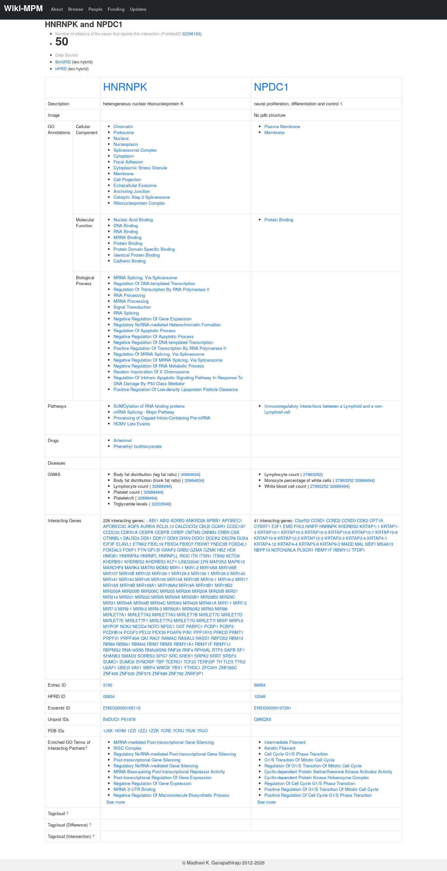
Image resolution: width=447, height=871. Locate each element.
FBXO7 (186, 544)
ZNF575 (143, 673)
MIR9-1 (125, 609)
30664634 (190, 474)
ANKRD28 (195, 520)
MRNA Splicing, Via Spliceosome (145, 277)
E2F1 (277, 526)
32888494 (161, 486)
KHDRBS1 (113, 561)
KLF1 (172, 561)
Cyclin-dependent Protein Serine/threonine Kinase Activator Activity (328, 771)
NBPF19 (262, 550)
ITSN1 (205, 556)
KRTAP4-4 (287, 544)
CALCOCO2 (186, 526)
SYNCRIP (145, 661)
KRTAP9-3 (330, 544)
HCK (231, 550)
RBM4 (109, 644)
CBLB (204, 526)
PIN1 (187, 632)
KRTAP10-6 (339, 532)
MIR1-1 (177, 567)
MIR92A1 (172, 609)
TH (219, 661)
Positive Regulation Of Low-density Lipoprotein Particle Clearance (176, 389)
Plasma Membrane (282, 126)
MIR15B (191, 579)
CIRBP (177, 532)
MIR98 (221, 609)
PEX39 (159, 632)
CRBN (223, 532)
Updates (138, 9)
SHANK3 (111, 656)
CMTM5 (192, 532)
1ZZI (131, 730)
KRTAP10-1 (269, 532)
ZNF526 (126, 673)
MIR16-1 (209, 579)
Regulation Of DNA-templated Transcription (154, 283)
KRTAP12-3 (312, 538)
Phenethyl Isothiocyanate (138, 446)
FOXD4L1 (238, 544)
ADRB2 (177, 520)
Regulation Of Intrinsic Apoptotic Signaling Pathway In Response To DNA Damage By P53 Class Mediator (178, 380)
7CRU (178, 730)
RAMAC (169, 638)
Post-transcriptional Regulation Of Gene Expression (162, 777)
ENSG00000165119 (121, 708)
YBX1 (177, 667)
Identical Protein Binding (137, 255)
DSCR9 (229, 538)
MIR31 (109, 603)
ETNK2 (140, 544)
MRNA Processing (131, 301)
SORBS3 (146, 656)
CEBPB (162, 532)
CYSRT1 (262, 526)
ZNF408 (110, 673)
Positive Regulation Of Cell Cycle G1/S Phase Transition (318, 795)
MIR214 (110, 597)
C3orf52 (302, 520)
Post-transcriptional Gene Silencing (147, 760)
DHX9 (184, 538)
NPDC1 (271, 86)
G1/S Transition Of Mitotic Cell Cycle (299, 760)
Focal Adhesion (128, 162)
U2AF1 (109, 667)
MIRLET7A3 (163, 614)
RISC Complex (128, 748)
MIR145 (142, 579)
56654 (259, 685)
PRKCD (220, 632)
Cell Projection (127, 179)
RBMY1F (203, 644)
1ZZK (154, 730)
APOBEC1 (232, 520)
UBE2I (123, 667)
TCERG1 (174, 661)
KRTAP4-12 (265, 544)
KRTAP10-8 (386, 532)
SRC (173, 656)
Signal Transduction (132, 307)
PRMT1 (236, 632)
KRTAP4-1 (377, 538)
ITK (194, 556)
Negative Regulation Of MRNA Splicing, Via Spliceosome (168, 360)
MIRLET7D (231, 614)
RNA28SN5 (156, 650)
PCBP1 (211, 626)
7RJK (190, 730)
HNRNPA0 (129, 556)
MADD (347, 544)
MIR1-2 (192, 567)
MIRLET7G (184, 620)
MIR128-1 (161, 573)
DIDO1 (198, 538)
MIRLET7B (187, 614)
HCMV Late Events (132, 423)
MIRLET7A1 (114, 614)
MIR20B (216, 591)
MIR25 (157, 597)
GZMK (210, 550)
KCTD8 (233, 556)
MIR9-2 (140, 609)
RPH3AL (202, 650)
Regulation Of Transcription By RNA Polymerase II (161, 289)
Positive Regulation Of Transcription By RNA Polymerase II (170, 348)
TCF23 (190, 661)
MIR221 (126, 597)
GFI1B (154, 550)
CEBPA (146, 532)
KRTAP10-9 (265, 538)
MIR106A (209, 567)
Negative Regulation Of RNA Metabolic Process (159, 366)
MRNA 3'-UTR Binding (134, 789)
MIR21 (231, 591)
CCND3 (349, 520)
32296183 (191, 33)
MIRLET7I (206, 620)
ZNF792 (176, 673)
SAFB (230, 650)
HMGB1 (110, 556)
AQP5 (133, 526)
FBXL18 (155, 544)
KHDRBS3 (156, 561)
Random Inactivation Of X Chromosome (151, 371)
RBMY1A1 (184, 644)
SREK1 (186, 656)
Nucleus (121, 138)
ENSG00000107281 (272, 708)
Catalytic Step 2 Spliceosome (142, 197)
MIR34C (158, 603)
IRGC (184, 556)
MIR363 (174, 603)
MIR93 (207, 609)
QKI (144, 638)
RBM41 (123, 644)
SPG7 (162, 656)
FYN (142, 550)
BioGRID (63, 61)
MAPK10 (236, 561)
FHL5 (299, 526)
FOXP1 (129, 550)
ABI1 (153, 520)
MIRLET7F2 (161, 620)
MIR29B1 (190, 597)
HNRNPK (125, 86)
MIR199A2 (168, 585)
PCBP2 (227, 626)
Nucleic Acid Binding (133, 219)
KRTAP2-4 (356, 538)
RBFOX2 (219, 638)
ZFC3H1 (210, 667)
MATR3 (148, 567)
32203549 (161, 504)
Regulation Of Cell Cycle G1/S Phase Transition (309, 783)
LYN (204, 561)
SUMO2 (126, 661)
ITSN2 (219, 556)
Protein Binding (128, 243)
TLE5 (228, 661)
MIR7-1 (225, 603)
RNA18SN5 (133, 650)
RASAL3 (186, 638)
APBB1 (213, 520)
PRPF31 (111, 638)
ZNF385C (228, 667)
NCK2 (125, 626)
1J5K (108, 730)
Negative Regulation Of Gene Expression (152, 319)
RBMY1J (222, 644)
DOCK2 (213, 538)
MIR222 (142, 597)
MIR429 (190, 603)
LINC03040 (188, 561)
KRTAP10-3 (292, 532)
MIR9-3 (155, 609)
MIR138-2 (220, 573)
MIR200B (131, 591)
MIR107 (110, 573)
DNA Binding (126, 225)
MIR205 (167, 591)
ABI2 (164, 520)
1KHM (120, 730)
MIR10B (126, 573)
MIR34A (124, 603)
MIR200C (150, 591)
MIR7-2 (240, 603)
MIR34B (141, 603)
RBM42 (139, 644)
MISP (222, 620)
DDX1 (146, 538)
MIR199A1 (146, 585)
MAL (359, 544)
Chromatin (123, 126)
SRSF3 (229, 656)
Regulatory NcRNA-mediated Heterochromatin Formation (167, 324)
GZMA (196, 550)
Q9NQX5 (262, 719)
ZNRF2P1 (194, 673)
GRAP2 (168, 550)
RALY (155, 638)
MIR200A (112, 591)
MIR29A (172, 597)
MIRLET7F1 (136, 620)
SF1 (241, 650)
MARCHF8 (113, 567)
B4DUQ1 (111, 719)
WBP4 (149, 667)
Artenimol (123, 440)
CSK (235, 532)
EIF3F (109, 544)
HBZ (221, 550)
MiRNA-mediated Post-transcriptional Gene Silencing (164, 742)
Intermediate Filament (285, 742)
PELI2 (145, 632)
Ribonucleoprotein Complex (139, 203)
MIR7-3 (110, 609)
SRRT (215, 656)
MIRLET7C (209, 614)
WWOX (163, 667)
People (95, 9)
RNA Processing (129, 295)
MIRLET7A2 (139, 614)
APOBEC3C (114, 526)
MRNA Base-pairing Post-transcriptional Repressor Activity (169, 771)
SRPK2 (201, 656)
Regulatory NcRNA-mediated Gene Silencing (156, 765)
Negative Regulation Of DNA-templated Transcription (163, 342)
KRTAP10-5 (316, 532)
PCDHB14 (112, 632)
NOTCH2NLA (283, 550)
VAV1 (136, 667)
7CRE (165, 730)
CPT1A (376, 520)
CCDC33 (111, 532)
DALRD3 (131, 538)
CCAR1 (218, 526)
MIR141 (110, 579)
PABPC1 (194, 626)
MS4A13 (385, 544)
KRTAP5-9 (309, 544)
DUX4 (242, 538)
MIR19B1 (204, 585)
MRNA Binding (127, 237)
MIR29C (227, 597)
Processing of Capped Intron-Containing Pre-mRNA (162, 418)
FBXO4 (171, 544)
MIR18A (110, 585)
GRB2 (182, 550)
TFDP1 (358, 550)
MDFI (370, 544)
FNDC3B (219, 544)
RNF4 (187, 650)
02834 (109, 696)
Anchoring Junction (132, 191)
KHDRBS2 (134, 561)
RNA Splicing (126, 313)
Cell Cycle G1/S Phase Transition (296, 754)
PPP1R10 (202, 632)
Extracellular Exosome (135, 185)
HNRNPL (148, 556)
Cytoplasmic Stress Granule (140, 167)
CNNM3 (209, 532)
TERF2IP (206, 661)
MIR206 (183, 591)
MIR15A (175, 579)
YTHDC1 (192, 667)
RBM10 (236, 638)
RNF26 (174, 650)
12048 (259, 696)
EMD (288, 526)
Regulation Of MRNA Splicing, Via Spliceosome (159, 354)
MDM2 (162, 567)
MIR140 (237, 573)
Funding (116, 9)
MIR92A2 (191, 609)
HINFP (311, 526)
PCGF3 (131, 632)
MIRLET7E (113, 620)
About (57, 9)
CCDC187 (236, 526)
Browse (75, 9)
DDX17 (159, 538)
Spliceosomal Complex (135, 150)
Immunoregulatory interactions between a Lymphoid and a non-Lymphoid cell (323, 409)
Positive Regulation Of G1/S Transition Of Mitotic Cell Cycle (321, 789)
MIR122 (143, 573)
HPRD (61, 68)
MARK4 (132, 567)
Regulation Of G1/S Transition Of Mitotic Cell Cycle (313, 765)
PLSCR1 (305, 550)
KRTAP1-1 (370, 526)
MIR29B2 (209, 597)
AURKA (147, 526)
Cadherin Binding (130, 261)
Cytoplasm (124, 156)
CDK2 (362, 520)
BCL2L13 (165, 526)
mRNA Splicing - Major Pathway (144, 412)
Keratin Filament (279, 748)
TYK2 (240, 661)
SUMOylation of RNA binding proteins (149, 406)
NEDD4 (140, 626)
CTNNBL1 (112, 538)
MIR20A (199, 591)
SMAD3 (128, 656)
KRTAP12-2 (288, 538)
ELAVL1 (124, 544)
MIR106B (228, 567)
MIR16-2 (226, 579)
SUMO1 (110, 661)
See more (115, 802)
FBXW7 (202, 544)
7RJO (202, 730)
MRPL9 (236, 620)
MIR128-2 (180, 573)
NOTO (153, 626)
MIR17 (241, 579)
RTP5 (217, 650)
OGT (180, 626)
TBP (160, 661)
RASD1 (203, 638)
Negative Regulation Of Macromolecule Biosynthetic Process (171, 795)
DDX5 (172, 538)
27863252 (312, 474)
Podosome (124, 132)
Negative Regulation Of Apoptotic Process (154, 336)
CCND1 (318, 520)
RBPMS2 (112, 650)
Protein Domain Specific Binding (144, 249)
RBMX (166, 644)
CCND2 (333, 520)
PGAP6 (174, 632)
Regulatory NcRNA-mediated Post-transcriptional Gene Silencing (175, 754)
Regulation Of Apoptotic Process (145, 330)
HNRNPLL (168, 556)
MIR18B (127, 585)
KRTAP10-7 (363, 532)
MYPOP (111, 626)
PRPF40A (129, 638)
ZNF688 (159, 673)
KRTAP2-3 (335, 538)
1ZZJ (142, 730)
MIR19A (186, 585)
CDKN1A (129, 532)
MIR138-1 (200, 573)
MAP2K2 (217, 561)
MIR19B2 (223, 585)
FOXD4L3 (112, 550)
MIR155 (158, 579)
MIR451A (208, 603)
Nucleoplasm (126, 144)
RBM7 (153, 644)
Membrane (124, 173)
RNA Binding (126, 231)
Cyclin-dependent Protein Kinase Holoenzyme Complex (316, 777)
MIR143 (126, 579)
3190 (107, 685)
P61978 (128, 719)
